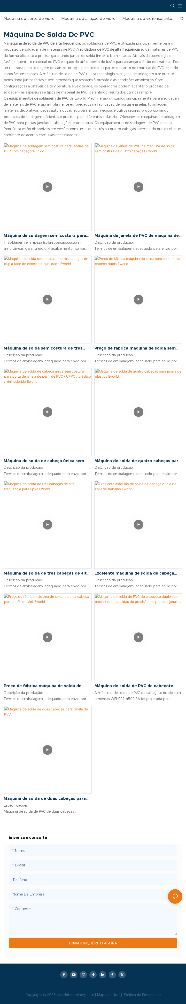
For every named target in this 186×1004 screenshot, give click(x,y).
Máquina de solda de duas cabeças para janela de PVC (45, 799)
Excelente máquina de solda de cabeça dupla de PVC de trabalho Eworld (134, 573)
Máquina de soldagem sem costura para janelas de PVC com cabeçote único (45, 236)
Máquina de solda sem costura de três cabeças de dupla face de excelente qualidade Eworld (43, 348)
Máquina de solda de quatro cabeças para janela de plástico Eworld (137, 461)
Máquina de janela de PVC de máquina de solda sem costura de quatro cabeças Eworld (136, 236)
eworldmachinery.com (76, 995)
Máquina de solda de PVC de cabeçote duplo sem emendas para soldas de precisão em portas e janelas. (133, 686)
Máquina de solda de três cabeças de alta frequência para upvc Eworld (46, 573)
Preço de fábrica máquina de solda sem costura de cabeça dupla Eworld (135, 348)
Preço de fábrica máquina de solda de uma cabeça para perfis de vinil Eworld (43, 686)
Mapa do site (108, 995)
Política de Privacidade (142, 995)
